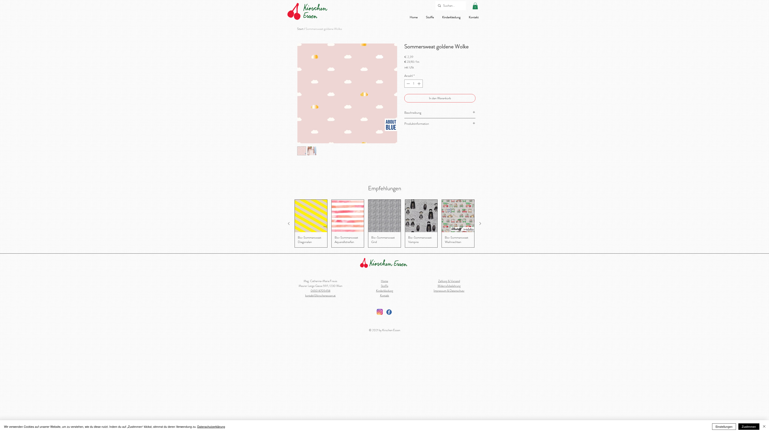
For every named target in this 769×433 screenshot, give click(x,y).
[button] (475, 6)
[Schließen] (764, 426)
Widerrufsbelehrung (449, 286)
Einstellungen (724, 427)
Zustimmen (749, 427)
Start (300, 28)
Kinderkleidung (384, 290)
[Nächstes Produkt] (480, 223)
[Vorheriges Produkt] (288, 223)
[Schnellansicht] (311, 216)
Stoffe (384, 286)
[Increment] (419, 83)
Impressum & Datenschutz (449, 290)
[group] (384, 223)
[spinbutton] (414, 83)
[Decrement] (408, 83)
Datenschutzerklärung (211, 427)
